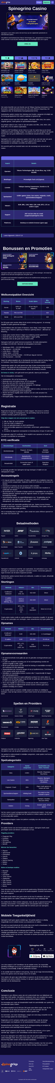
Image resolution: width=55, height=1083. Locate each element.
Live (19, 58)
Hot (6, 58)
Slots (46, 58)
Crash (33, 58)
